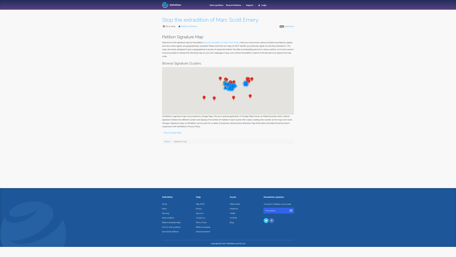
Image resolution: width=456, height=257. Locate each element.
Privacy (199, 209)
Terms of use (201, 222)
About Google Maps (172, 133)
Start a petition (216, 5)
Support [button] (250, 5)
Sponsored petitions (170, 232)
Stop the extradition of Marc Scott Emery (210, 20)
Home (164, 204)
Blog (232, 222)
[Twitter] (266, 220)
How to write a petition (171, 227)
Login (263, 5)
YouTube (233, 218)
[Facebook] (271, 220)
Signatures (289, 26)
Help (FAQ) (200, 204)
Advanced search (203, 232)
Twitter (232, 213)
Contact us (200, 218)
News (164, 209)
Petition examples (203, 227)
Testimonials (235, 204)
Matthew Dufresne (189, 26)
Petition (167, 141)
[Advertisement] (228, 164)
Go (291, 211)
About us (199, 213)
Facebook (234, 209)
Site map (165, 213)
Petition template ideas (171, 222)
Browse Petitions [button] (233, 5)
